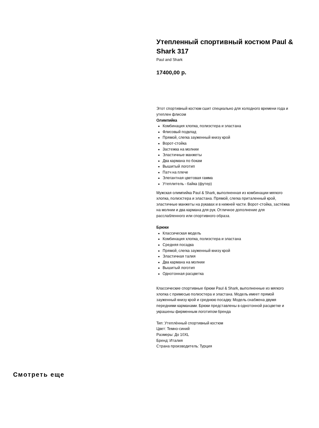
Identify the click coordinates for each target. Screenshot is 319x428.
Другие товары (24, 9)
